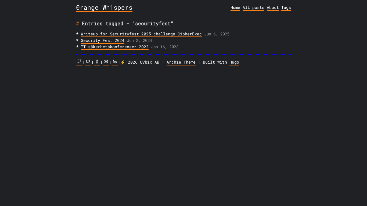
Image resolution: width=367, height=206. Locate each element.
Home (235, 7)
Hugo (234, 62)
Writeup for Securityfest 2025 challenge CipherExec (141, 33)
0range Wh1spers (104, 7)
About (273, 7)
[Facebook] (97, 62)
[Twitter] (88, 62)
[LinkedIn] (114, 62)
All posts (253, 7)
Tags (286, 7)
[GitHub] (79, 62)
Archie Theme (181, 62)
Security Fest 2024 (102, 40)
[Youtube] (106, 62)
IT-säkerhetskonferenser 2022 (115, 46)
